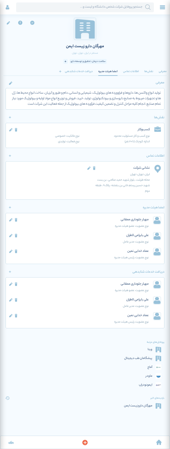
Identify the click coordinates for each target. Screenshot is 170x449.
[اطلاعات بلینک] (11, 442)
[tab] (163, 71)
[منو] (162, 7)
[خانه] (159, 442)
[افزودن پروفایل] (85, 442)
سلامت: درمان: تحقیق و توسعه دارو (88, 61)
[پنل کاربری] (7, 7)
